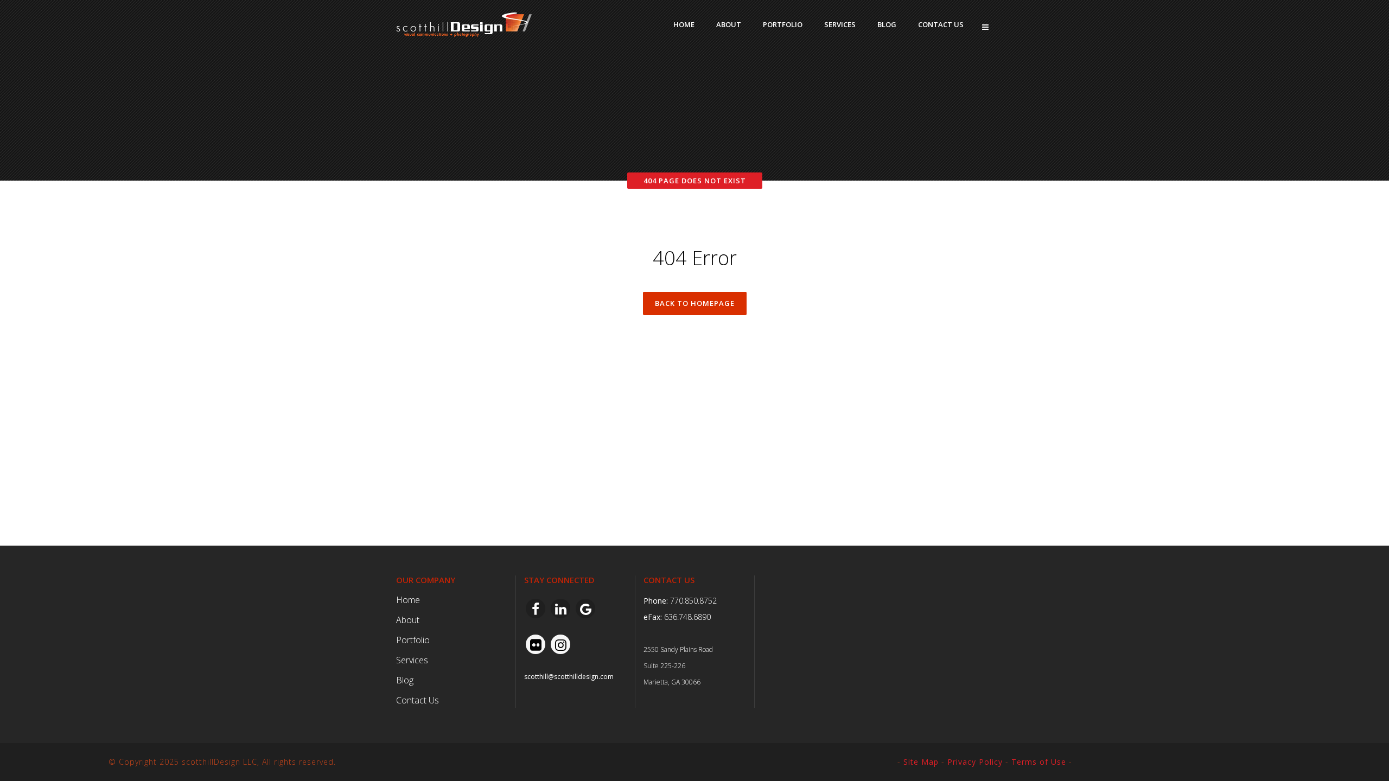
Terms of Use (1038, 762)
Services (412, 660)
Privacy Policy (975, 762)
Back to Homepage (695, 303)
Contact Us (417, 700)
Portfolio (413, 640)
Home (408, 600)
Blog (404, 680)
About (407, 620)
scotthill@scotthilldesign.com (569, 676)
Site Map (921, 762)
